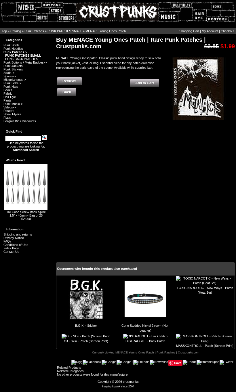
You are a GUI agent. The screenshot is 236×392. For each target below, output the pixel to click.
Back (66, 92)
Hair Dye (9, 97)
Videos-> (9, 107)
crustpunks (131, 381)
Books (7, 90)
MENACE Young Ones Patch (105, 31)
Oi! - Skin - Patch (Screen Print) (86, 341)
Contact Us (11, 251)
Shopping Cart (189, 31)
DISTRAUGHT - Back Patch (145, 341)
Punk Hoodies (13, 48)
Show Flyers (12, 114)
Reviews (69, 81)
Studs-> (8, 72)
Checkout (227, 31)
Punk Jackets (13, 66)
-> (15, 52)
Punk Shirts (11, 45)
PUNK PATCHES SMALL (64, 31)
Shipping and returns (17, 234)
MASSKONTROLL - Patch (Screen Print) (204, 345)
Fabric (7, 93)
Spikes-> (9, 76)
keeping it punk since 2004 (118, 386)
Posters (8, 110)
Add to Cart (144, 83)
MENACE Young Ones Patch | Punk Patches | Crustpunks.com (157, 352)
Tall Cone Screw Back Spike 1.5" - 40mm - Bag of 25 (26, 213)
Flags (7, 117)
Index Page (11, 248)
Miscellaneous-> (14, 79)
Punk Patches (34, 31)
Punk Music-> (13, 104)
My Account (210, 31)
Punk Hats (10, 86)
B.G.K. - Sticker (86, 325)
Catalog (15, 31)
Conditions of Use (15, 244)
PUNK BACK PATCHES (21, 59)
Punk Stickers (13, 69)
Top (4, 31)
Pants (7, 100)
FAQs (7, 241)
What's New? (16, 160)
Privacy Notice (13, 238)
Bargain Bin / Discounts (19, 121)
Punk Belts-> (12, 83)
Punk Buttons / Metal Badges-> (25, 62)
